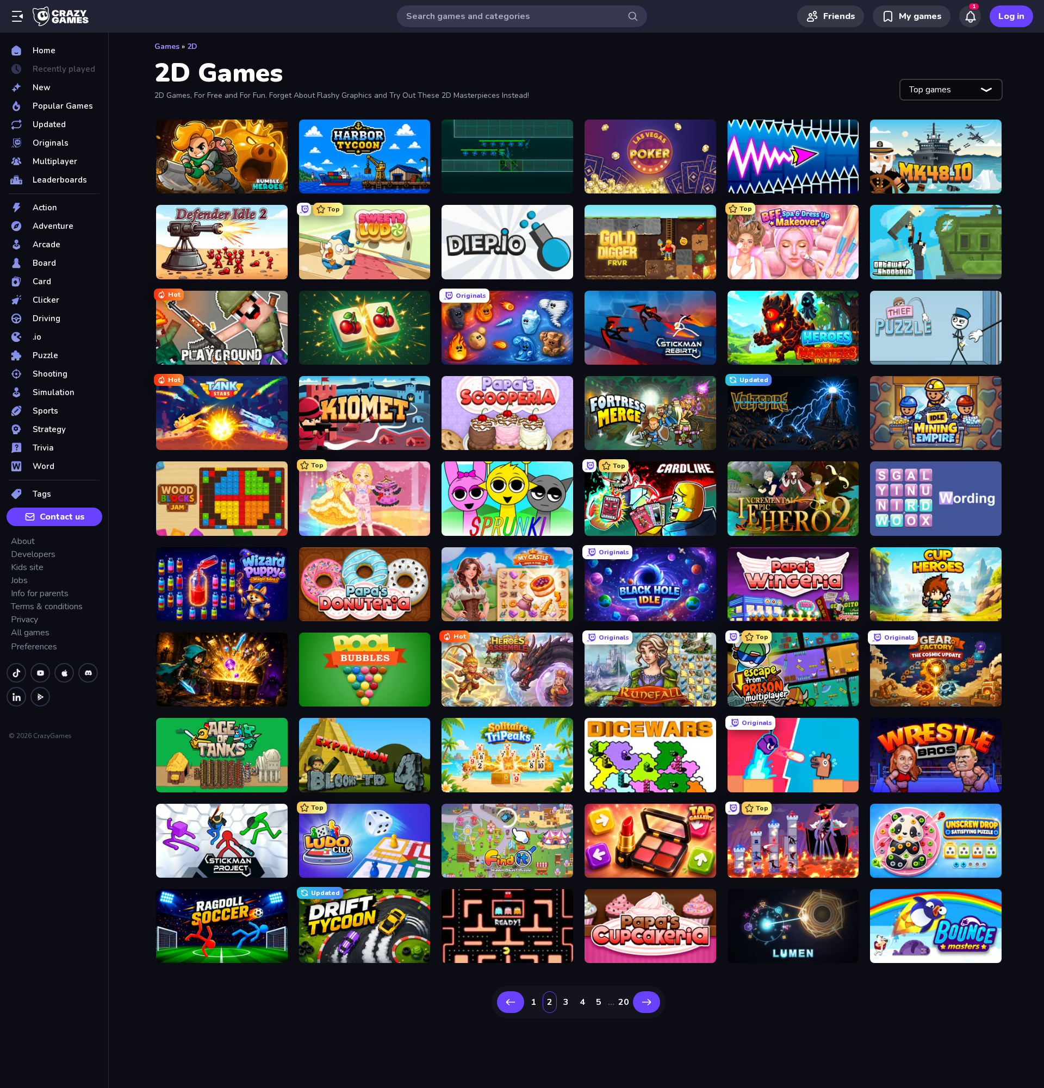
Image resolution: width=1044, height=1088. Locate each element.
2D (192, 46)
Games (166, 46)
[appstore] (64, 673)
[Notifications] (970, 16)
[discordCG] (88, 673)
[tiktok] (16, 673)
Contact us (62, 517)
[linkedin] (16, 696)
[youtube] (40, 673)
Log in (1011, 16)
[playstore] (40, 696)
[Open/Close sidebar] (17, 16)
